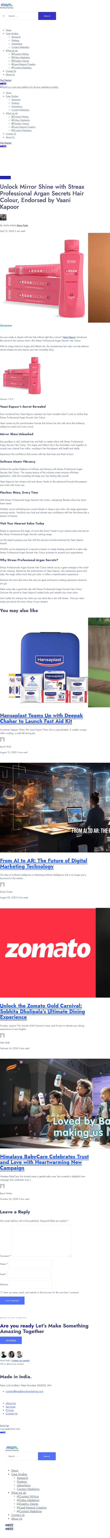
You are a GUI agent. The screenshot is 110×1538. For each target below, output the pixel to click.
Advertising (16, 43)
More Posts (22, 225)
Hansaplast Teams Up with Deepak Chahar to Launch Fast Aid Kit (41, 718)
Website (4, 1284)
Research (16, 37)
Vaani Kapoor (69, 337)
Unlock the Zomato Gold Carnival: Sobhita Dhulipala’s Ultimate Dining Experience (42, 1011)
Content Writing (21, 54)
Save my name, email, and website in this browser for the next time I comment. (41, 1292)
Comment (5, 1256)
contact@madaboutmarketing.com (24, 1391)
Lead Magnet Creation (25, 64)
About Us (10, 74)
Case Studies (12, 33)
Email (3, 1274)
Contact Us (11, 71)
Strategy (15, 40)
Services (10, 1407)
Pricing (10, 1410)
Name (4, 1264)
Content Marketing (20, 47)
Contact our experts (21, 1360)
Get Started (5, 80)
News (8, 30)
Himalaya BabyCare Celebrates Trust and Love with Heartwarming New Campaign (44, 1162)
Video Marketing (22, 57)
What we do (12, 50)
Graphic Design (21, 61)
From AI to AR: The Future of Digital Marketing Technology (43, 863)
